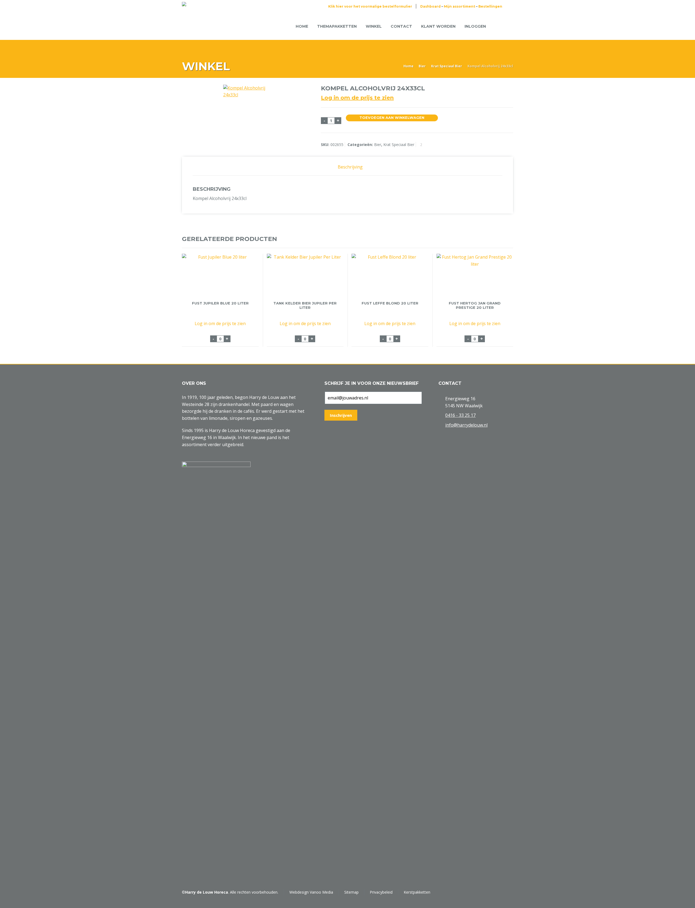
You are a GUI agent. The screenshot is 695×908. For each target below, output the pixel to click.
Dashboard (430, 6)
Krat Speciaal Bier (446, 66)
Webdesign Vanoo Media (311, 892)
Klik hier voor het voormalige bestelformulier (370, 6)
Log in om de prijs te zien (357, 97)
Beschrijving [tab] (350, 167)
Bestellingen (490, 6)
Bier (422, 66)
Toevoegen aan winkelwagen (391, 118)
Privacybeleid (381, 892)
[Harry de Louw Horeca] (200, 26)
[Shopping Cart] (499, 26)
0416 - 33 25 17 (460, 415)
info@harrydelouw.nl (466, 425)
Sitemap (351, 892)
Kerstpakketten (417, 892)
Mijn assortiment (459, 6)
